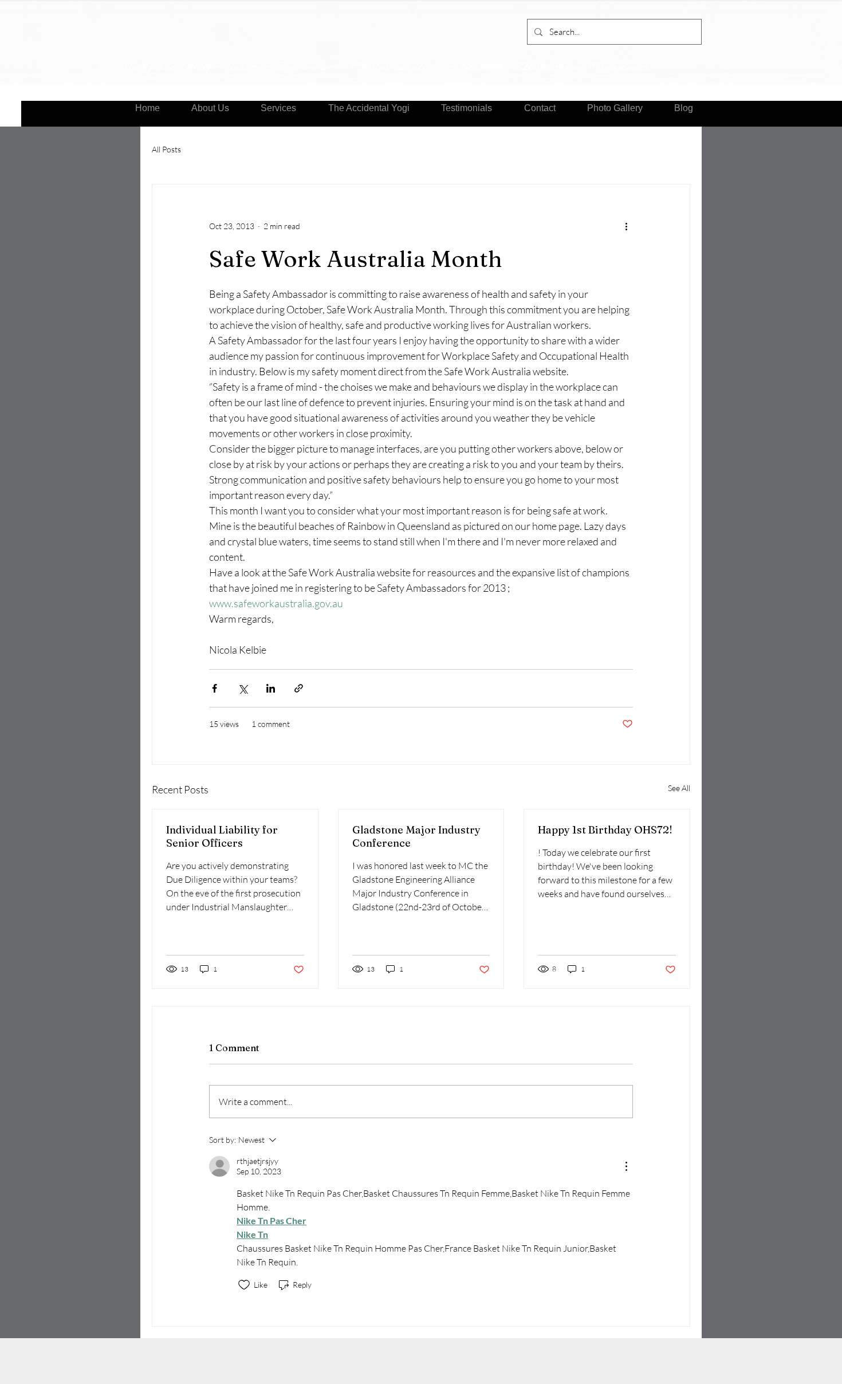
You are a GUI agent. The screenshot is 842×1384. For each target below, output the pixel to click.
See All (679, 788)
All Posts (166, 149)
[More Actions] (626, 1166)
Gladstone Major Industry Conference (416, 836)
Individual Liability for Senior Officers (222, 836)
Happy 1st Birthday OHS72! (605, 829)
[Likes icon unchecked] (244, 1285)
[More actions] (626, 226)
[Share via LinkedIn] (270, 688)
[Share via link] (298, 688)
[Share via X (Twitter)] (242, 688)
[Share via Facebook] (214, 688)
